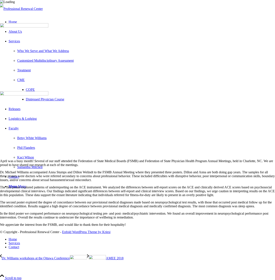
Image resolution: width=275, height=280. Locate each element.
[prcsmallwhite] (21, 9)
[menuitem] (142, 239)
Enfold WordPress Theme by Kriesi (86, 232)
